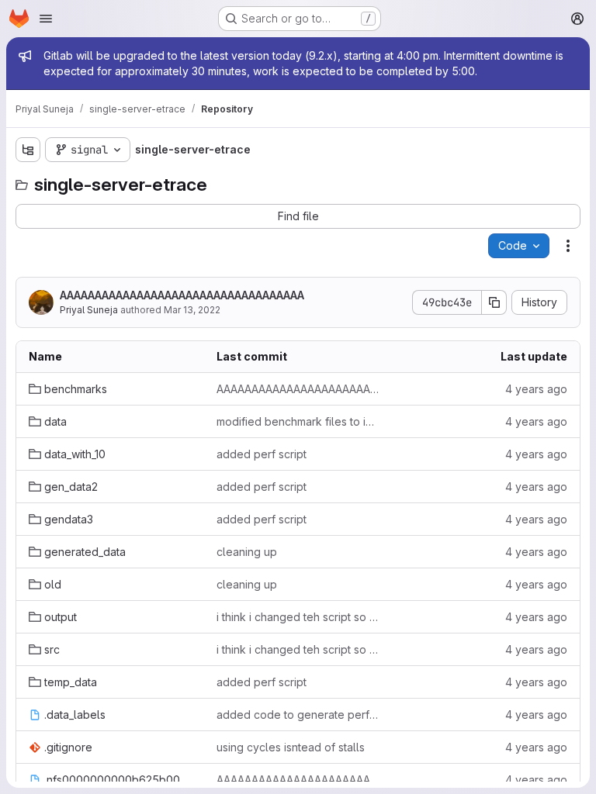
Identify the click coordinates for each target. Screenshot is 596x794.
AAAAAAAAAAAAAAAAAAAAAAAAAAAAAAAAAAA (182, 295)
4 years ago (536, 388)
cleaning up (247, 551)
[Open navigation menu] (45, 18)
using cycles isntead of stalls (291, 747)
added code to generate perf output (298, 714)
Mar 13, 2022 (192, 310)
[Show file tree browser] (28, 149)
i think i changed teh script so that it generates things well (298, 616)
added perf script (262, 454)
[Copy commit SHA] (494, 302)
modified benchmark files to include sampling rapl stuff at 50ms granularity (298, 421)
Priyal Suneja (89, 310)
